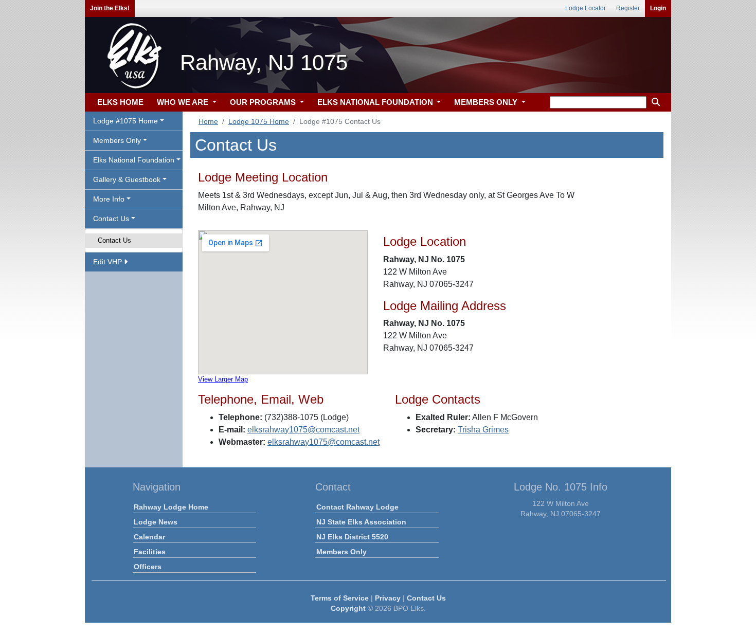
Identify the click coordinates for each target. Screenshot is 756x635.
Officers (147, 567)
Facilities (150, 552)
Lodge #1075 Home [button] (125, 121)
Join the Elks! (110, 8)
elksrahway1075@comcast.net (303, 429)
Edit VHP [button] (108, 262)
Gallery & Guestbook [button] (126, 179)
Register (628, 8)
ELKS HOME (120, 102)
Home (208, 121)
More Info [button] (108, 199)
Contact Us (114, 240)
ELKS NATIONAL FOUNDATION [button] (376, 102)
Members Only (341, 552)
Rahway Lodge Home (171, 507)
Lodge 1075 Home (258, 121)
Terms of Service (340, 598)
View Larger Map (223, 379)
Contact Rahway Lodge (357, 507)
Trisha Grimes (483, 429)
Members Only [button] (117, 140)
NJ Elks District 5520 (352, 537)
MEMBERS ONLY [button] (486, 102)
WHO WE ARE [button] (183, 102)
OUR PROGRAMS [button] (264, 102)
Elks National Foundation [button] (133, 160)
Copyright (348, 608)
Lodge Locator (585, 8)
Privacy (388, 598)
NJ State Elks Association (361, 522)
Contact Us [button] (111, 218)
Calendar (149, 537)
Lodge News (155, 522)
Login (658, 8)
